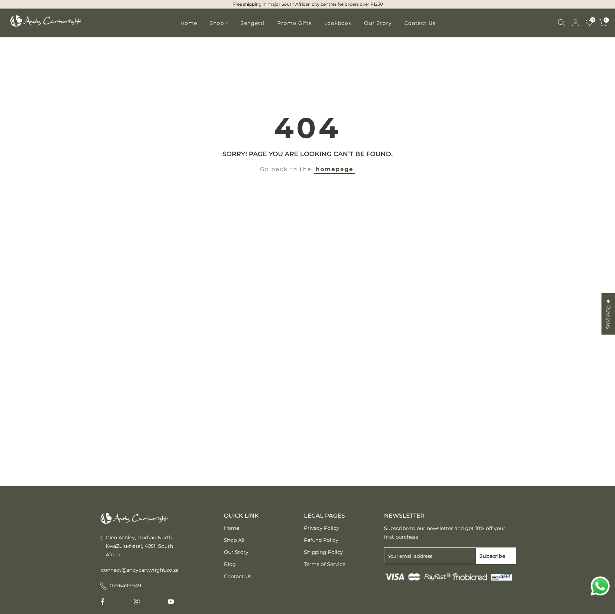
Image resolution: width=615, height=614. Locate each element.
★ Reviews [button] (608, 314)
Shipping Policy (323, 552)
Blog (230, 564)
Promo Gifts (294, 23)
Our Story (378, 23)
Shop (217, 23)
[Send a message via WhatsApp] (600, 586)
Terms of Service (324, 564)
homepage (334, 169)
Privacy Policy (321, 528)
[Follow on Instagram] (136, 601)
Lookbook (338, 23)
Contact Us (420, 23)
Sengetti (253, 23)
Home (188, 23)
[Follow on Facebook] (102, 601)
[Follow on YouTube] (171, 601)
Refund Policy (321, 540)
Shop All (234, 540)
